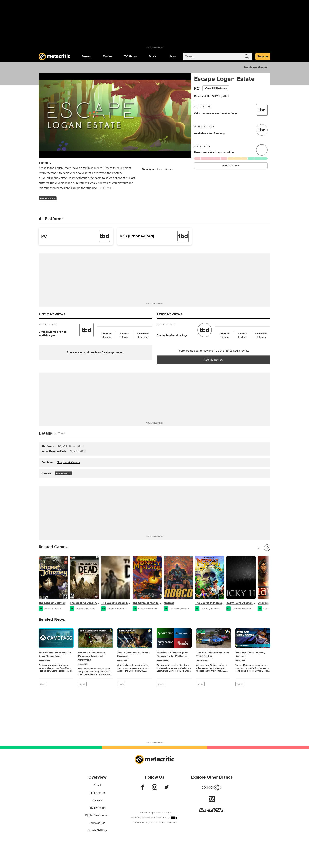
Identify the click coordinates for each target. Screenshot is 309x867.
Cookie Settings (97, 830)
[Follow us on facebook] (142, 789)
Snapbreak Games (255, 67)
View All (60, 433)
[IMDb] (174, 817)
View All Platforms (216, 88)
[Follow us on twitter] (166, 789)
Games (86, 56)
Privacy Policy (97, 808)
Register (263, 56)
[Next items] (267, 547)
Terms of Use (97, 823)
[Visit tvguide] (211, 801)
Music (153, 56)
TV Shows (130, 56)
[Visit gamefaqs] (211, 811)
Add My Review (230, 165)
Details (45, 433)
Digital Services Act (97, 815)
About (97, 785)
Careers (97, 800)
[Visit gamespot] (211, 789)
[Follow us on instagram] (154, 789)
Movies (107, 56)
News (172, 56)
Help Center (97, 793)
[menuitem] (86, 56)
